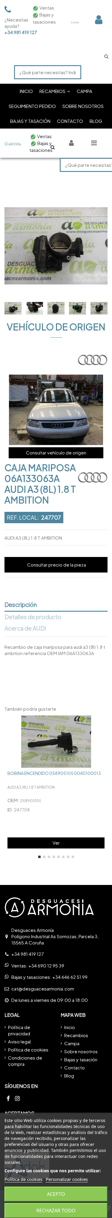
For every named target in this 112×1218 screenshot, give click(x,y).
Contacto (74, 1067)
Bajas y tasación (80, 1059)
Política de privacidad (19, 1030)
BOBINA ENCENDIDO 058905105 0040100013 (54, 773)
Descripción (20, 605)
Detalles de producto (33, 617)
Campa (71, 1043)
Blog (69, 1075)
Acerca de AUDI (25, 628)
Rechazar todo (56, 1210)
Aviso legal (19, 1041)
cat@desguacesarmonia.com (42, 988)
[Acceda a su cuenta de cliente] (98, 19)
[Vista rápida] (103, 724)
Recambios (76, 1035)
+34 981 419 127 (14, 32)
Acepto (56, 1194)
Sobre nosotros (81, 1051)
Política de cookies (28, 1049)
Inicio (69, 1027)
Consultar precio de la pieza (56, 564)
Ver (56, 842)
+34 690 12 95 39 (46, 965)
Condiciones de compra (25, 1061)
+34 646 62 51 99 (70, 977)
